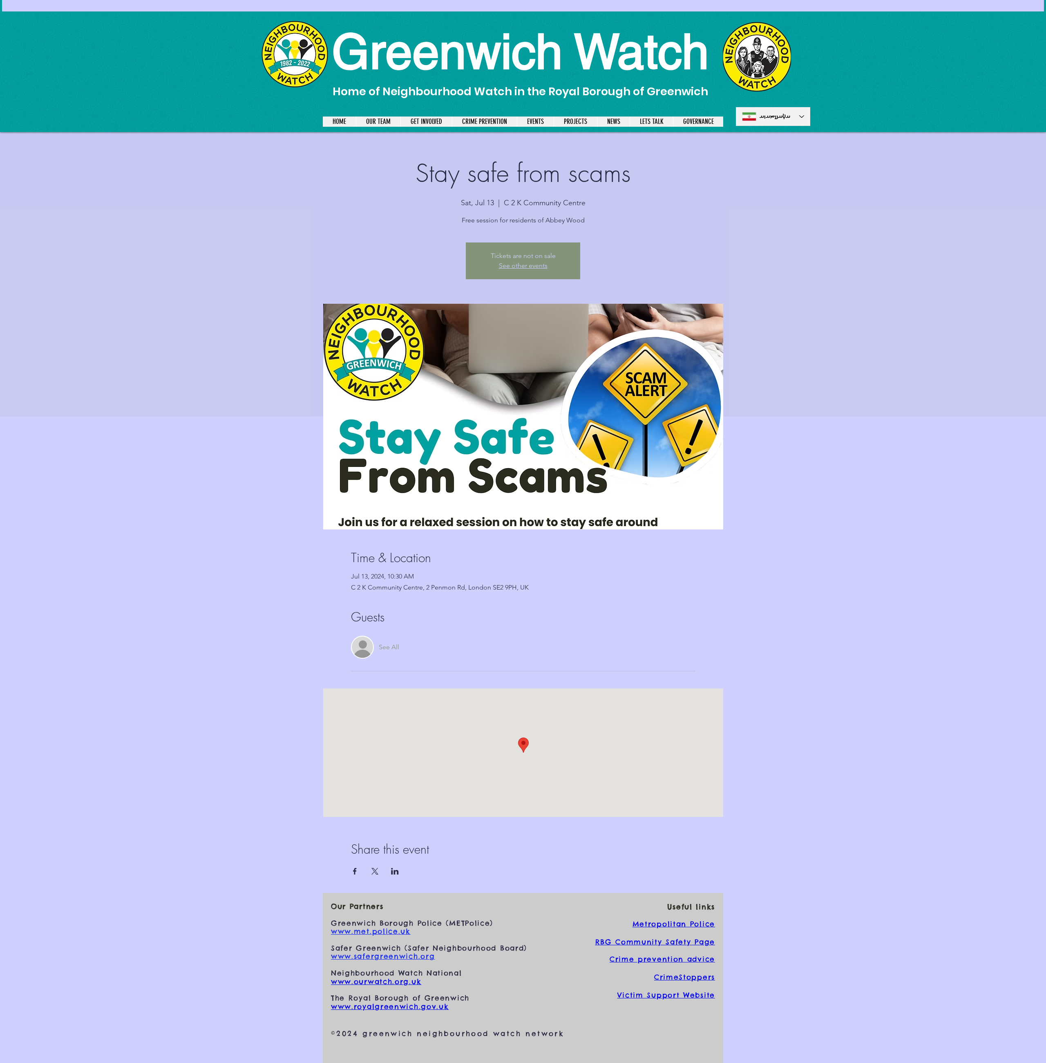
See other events (523, 265)
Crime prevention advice (662, 959)
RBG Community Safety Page (655, 941)
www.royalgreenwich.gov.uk (390, 1006)
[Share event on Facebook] (355, 871)
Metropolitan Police (674, 923)
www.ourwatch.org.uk (376, 981)
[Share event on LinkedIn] (395, 871)
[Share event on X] (375, 871)
